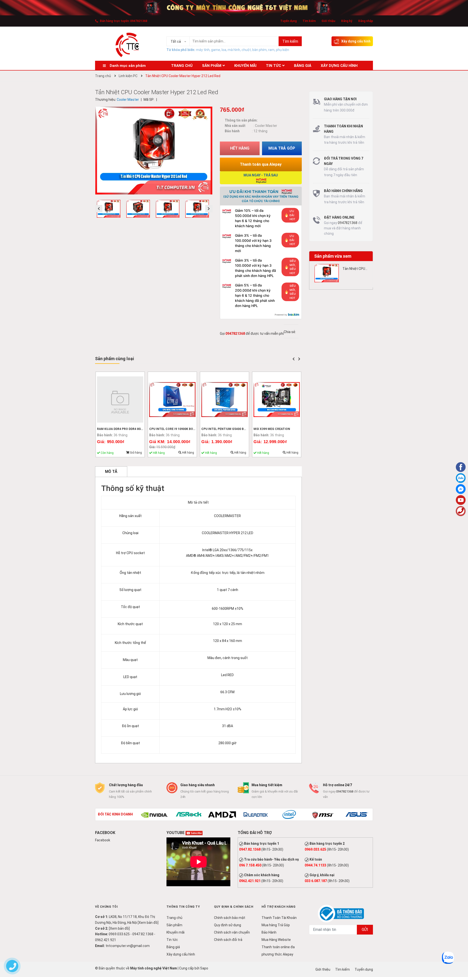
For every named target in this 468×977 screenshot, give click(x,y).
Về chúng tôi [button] (106, 906)
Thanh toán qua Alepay (261, 164)
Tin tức (172, 940)
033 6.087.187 (316, 881)
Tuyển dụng (288, 21)
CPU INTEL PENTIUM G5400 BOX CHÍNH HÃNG (234, 429)
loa (224, 50)
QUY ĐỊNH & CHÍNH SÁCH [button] (234, 906)
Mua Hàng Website (276, 940)
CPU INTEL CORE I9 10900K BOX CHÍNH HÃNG (182, 429)
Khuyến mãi (175, 932)
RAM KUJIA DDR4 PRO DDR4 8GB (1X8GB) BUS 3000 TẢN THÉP (141, 429)
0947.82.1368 (250, 849)
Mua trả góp (281, 148)
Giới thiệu (328, 21)
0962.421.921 (250, 881)
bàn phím (259, 50)
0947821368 (138, 21)
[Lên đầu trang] (460, 953)
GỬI (365, 929)
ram (271, 50)
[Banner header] (234, 7)
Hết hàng (187, 452)
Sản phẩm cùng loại (114, 358)
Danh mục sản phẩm (128, 65)
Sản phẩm (174, 925)
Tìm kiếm (309, 21)
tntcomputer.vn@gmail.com (128, 946)
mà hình (234, 50)
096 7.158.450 (250, 865)
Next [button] (209, 209)
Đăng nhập (365, 21)
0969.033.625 (315, 849)
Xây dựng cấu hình (355, 41)
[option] (110, 210)
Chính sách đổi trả (228, 940)
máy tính (203, 50)
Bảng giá (173, 947)
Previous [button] (98, 209)
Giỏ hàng (135, 452)
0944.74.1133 (315, 865)
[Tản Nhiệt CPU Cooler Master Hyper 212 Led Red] (326, 273)
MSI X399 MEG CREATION (272, 429)
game (215, 50)
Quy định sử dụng (227, 925)
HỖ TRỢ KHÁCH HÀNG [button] (279, 906)
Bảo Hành (269, 932)
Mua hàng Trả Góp (276, 925)
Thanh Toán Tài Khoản (279, 918)
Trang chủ (174, 918)
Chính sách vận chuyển (232, 932)
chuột (246, 50)
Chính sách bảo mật (229, 918)
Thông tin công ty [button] (183, 906)
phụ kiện (282, 50)
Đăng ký (346, 21)
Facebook (102, 840)
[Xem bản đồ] (148, 923)
